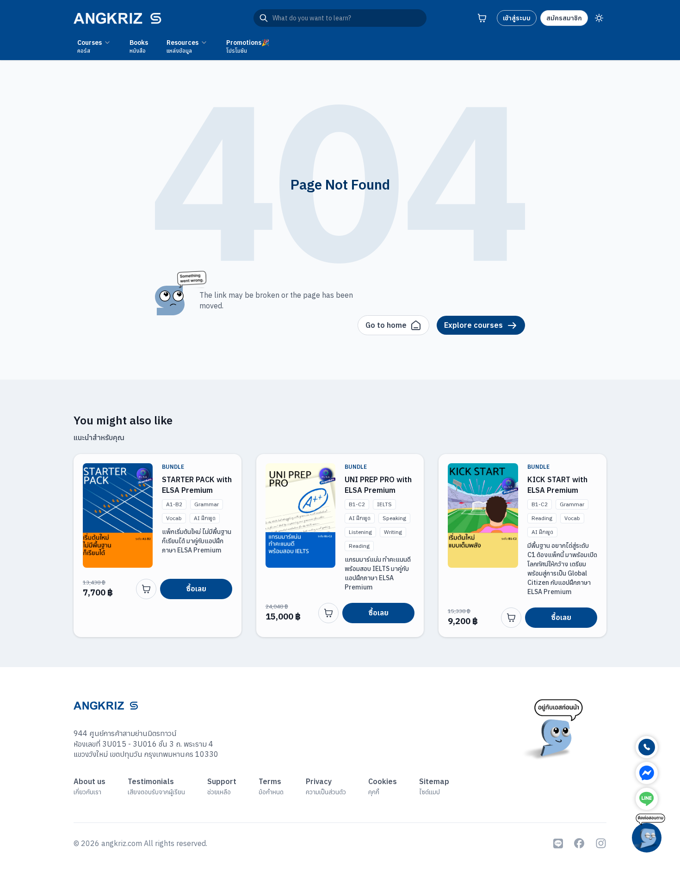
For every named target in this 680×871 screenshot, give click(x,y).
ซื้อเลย (196, 588)
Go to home (386, 325)
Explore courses (473, 325)
